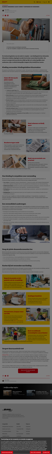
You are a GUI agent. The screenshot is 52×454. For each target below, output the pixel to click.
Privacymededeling (33, 449)
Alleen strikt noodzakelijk (36, 452)
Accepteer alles (46, 452)
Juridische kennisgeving (42, 449)
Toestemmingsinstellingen (7, 452)
